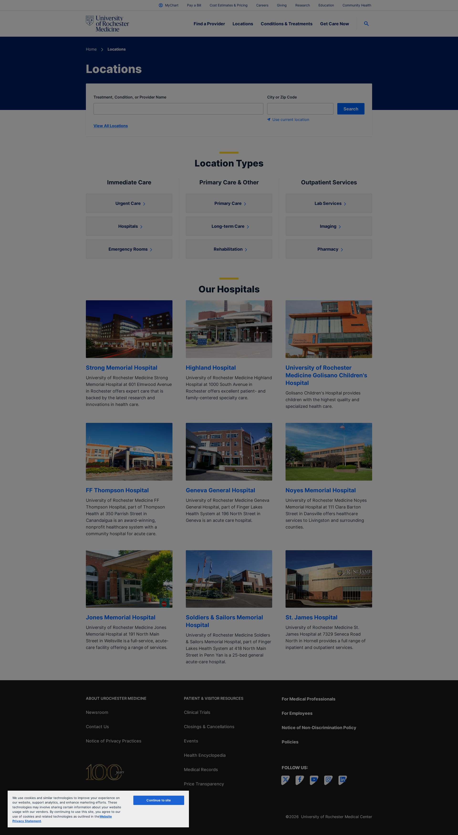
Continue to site (158, 800)
